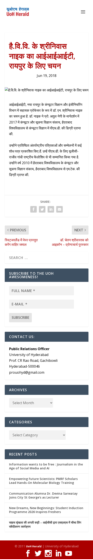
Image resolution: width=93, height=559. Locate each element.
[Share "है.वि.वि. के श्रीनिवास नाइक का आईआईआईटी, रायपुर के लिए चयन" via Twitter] (42, 209)
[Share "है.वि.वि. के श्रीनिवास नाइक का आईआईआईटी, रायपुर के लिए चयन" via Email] (59, 209)
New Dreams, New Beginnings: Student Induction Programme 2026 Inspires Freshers (46, 510)
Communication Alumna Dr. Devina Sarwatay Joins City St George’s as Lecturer (43, 495)
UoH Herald (34, 546)
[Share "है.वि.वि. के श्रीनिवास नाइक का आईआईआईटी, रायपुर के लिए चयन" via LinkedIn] (50, 209)
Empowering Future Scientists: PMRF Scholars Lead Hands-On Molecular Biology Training (43, 481)
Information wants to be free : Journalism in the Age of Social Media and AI (46, 466)
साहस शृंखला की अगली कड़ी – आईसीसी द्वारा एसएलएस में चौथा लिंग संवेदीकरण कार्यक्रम (45, 524)
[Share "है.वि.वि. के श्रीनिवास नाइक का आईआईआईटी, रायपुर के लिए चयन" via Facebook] (33, 209)
